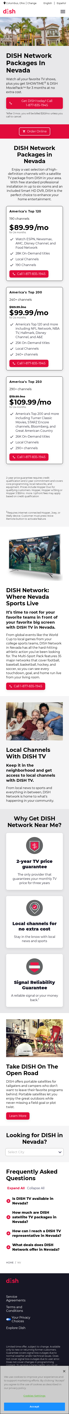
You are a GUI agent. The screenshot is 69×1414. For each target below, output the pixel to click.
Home (10, 1262)
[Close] (64, 1371)
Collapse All (35, 1188)
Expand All (16, 1188)
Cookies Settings (34, 1395)
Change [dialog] (31, 3)
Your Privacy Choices (21, 1319)
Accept (34, 1406)
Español (61, 3)
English (48, 3)
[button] (60, 1152)
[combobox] (30, 1152)
